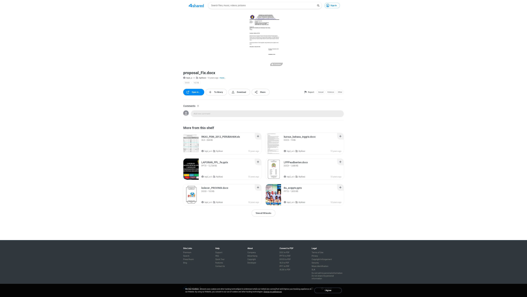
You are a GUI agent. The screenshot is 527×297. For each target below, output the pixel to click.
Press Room (188, 259)
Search (186, 256)
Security (315, 263)
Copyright (251, 259)
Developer (251, 263)
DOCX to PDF (285, 259)
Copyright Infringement (322, 259)
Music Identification (320, 266)
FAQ (217, 256)
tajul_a (189, 78)
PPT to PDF (284, 266)
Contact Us (220, 266)
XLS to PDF (284, 263)
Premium (187, 252)
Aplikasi (202, 78)
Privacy (315, 256)
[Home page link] (196, 5)
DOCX (187, 83)
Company (251, 252)
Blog (185, 263)
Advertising (252, 256)
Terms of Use (317, 252)
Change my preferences (273, 292)
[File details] (194, 143)
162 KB (196, 83)
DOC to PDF (284, 252)
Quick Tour (220, 259)
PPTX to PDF (285, 256)
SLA (313, 270)
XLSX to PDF (285, 270)
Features (219, 263)
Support (218, 252)
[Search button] (318, 5)
